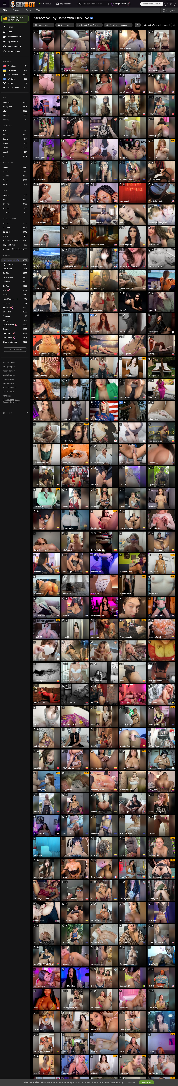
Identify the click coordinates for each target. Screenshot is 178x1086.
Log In (170, 4)
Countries (65, 25)
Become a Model (9, 388)
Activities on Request (118, 25)
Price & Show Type (89, 25)
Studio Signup (8, 392)
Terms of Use (8, 383)
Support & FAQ (9, 363)
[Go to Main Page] (23, 4)
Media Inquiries (9, 375)
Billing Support (9, 367)
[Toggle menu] (4, 4)
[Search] (109, 4)
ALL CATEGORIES (17, 350)
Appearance (44, 25)
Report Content (9, 371)
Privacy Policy (8, 379)
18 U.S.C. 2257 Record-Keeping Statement (12, 401)
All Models (7, 396)
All (138, 25)
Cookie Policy (116, 1082)
